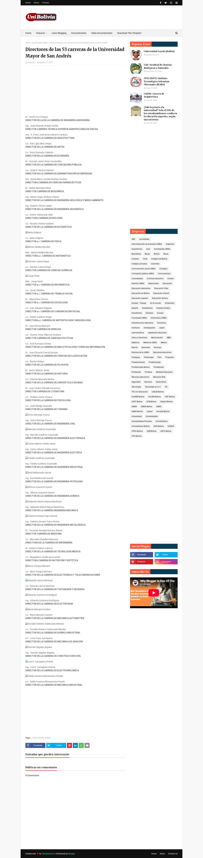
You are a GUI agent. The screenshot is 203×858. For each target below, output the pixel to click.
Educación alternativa (141, 288)
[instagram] (171, 3)
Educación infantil (161, 293)
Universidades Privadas (142, 421)
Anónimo (32, 62)
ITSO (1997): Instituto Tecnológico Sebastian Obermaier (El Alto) (156, 81)
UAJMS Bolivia (154, 397)
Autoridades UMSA (40, 43)
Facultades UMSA (139, 318)
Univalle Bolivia (162, 411)
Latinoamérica (138, 333)
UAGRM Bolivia (138, 397)
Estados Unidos (163, 308)
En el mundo (155, 303)
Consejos (163, 269)
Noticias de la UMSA (140, 352)
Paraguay (136, 357)
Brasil (166, 254)
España (135, 308)
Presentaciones (138, 362)
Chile (145, 259)
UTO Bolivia (136, 436)
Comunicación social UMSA (143, 269)
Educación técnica (160, 298)
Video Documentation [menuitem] (101, 33)
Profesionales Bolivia (141, 367)
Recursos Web (159, 377)
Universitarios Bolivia (141, 426)
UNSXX (171, 426)
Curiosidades (137, 278)
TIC (166, 387)
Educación (167, 283)
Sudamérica (161, 382)
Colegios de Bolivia (159, 259)
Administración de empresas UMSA (147, 244)
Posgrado (169, 357)
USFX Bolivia (165, 431)
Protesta (148, 372)
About (36, 3)
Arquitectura (137, 249)
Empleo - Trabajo (139, 303)
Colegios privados (139, 264)
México (164, 342)
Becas (147, 254)
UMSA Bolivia (146, 406)
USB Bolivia (151, 431)
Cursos (170, 278)
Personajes (149, 357)
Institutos (136, 328)
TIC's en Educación (140, 392)
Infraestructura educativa (142, 323)
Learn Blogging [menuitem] (59, 33)
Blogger (72, 854)
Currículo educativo (155, 278)
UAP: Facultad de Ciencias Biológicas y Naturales (158, 66)
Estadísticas (147, 308)
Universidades (152, 416)
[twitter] (166, 3)
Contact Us (173, 854)
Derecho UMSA (138, 283)
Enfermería (169, 303)
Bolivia (157, 254)
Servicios (148, 382)
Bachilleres (136, 254)
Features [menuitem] (40, 33)
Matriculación (157, 337)
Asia (148, 249)
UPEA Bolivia (137, 431)
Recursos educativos (140, 377)
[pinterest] (176, 3)
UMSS (158, 406)
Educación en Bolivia (140, 293)
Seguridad (136, 382)
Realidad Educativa (164, 372)
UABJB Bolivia (158, 392)
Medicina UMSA (150, 342)
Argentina (170, 244)
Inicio (27, 43)
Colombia (155, 264)
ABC (133, 239)
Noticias (157, 347)
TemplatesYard (48, 854)
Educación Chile (161, 288)
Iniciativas (161, 323)
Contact (45, 3)
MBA (169, 337)
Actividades (144, 239)
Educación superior (140, 298)
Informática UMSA (159, 318)
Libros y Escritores (139, 337)
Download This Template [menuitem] (129, 33)
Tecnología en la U (153, 387)
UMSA (134, 406)
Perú (159, 357)
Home (28, 3)
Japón (162, 328)
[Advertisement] (75, 91)
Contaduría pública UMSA (143, 274)
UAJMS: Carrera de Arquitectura (154, 95)
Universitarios (161, 421)
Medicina (135, 342)
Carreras (135, 259)
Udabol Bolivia (166, 401)
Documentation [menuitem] (78, 33)
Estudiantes (137, 313)
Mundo (135, 347)
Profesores (136, 372)
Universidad (137, 416)
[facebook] (160, 3)
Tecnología (136, 387)
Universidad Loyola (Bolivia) (159, 51)
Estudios (149, 313)
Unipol (149, 411)
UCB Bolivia (151, 401)
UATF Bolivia (137, 401)
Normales (146, 347)
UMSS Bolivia (137, 411)
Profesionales (154, 362)
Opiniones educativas (162, 352)
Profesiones (159, 367)
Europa (160, 313)
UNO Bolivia (159, 426)
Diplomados (153, 283)
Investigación (149, 328)
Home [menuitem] (28, 33)
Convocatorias (164, 274)
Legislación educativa (157, 333)
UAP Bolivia (170, 397)
